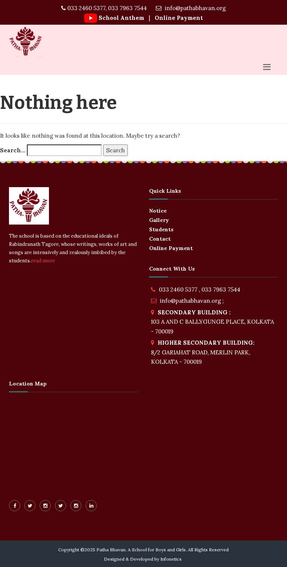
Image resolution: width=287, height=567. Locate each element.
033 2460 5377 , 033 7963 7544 (199, 289)
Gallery (159, 220)
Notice (158, 210)
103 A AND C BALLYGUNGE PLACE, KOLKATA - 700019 (212, 322)
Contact (160, 238)
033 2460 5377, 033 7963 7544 (106, 8)
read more (43, 260)
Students (161, 229)
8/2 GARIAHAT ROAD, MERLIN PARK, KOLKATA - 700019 (202, 352)
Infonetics (171, 559)
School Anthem (121, 17)
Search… (12, 150)
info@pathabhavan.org (194, 8)
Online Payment (178, 17)
